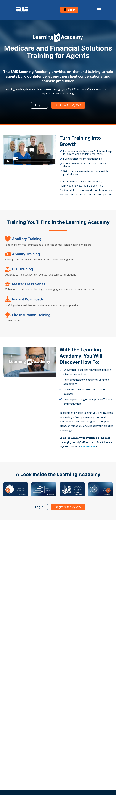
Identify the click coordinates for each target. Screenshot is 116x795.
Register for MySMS (68, 105)
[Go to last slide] (7, 490)
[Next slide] (108, 490)
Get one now (88, 446)
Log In (71, 9)
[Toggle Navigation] (99, 10)
